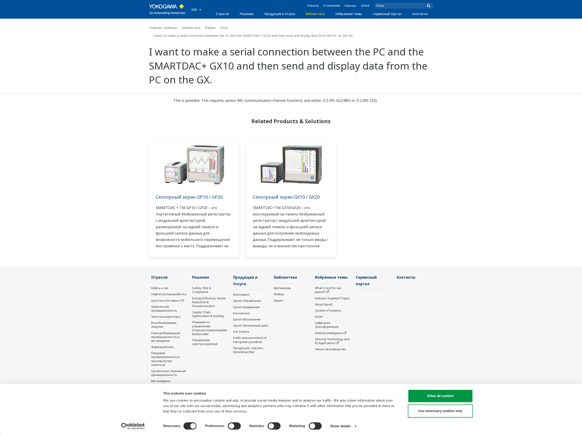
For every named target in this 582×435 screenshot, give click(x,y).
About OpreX (324, 304)
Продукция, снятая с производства (248, 350)
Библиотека (315, 14)
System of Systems (328, 310)
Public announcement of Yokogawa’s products (250, 340)
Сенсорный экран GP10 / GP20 (189, 197)
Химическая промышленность (164, 308)
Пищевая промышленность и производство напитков (165, 359)
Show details (340, 426)
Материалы (282, 288)
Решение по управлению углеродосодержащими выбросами (209, 328)
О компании (331, 6)
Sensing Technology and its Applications (332, 341)
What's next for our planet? (328, 290)
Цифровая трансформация (327, 325)
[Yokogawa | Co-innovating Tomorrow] (168, 9)
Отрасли (222, 14)
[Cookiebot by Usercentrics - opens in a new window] (133, 426)
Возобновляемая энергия (163, 325)
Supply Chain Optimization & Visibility (208, 314)
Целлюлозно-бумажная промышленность (168, 373)
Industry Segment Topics (332, 298)
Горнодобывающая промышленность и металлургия (165, 337)
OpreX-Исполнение (247, 319)
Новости (313, 6)
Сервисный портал (387, 14)
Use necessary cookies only (440, 411)
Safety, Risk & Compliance (201, 290)
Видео (278, 300)
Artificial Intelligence (329, 333)
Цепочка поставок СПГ (168, 300)
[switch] (234, 426)
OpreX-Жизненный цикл (250, 325)
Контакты (420, 14)
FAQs (224, 27)
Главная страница (163, 27)
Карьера (350, 6)
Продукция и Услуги (279, 14)
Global (365, 6)
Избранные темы (348, 14)
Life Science (241, 332)
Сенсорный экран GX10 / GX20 (286, 197)
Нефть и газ (159, 288)
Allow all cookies (440, 396)
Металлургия (160, 381)
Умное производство (330, 349)
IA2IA (319, 317)
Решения (246, 14)
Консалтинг (241, 313)
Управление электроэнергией (205, 342)
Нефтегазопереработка (168, 294)
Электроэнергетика (165, 317)
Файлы (210, 27)
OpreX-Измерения (246, 307)
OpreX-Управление (247, 301)
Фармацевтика (162, 347)
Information (241, 294)
